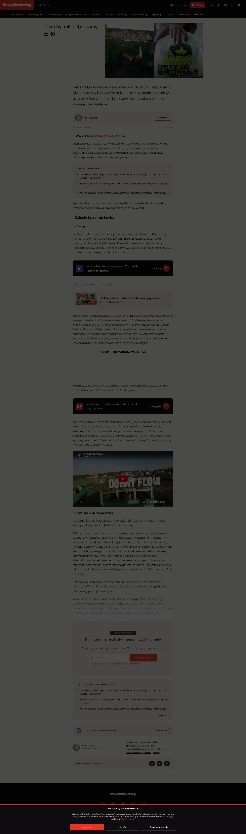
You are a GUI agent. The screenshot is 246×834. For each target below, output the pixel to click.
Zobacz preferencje (159, 827)
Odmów (123, 827)
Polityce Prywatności (127, 819)
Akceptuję (87, 827)
